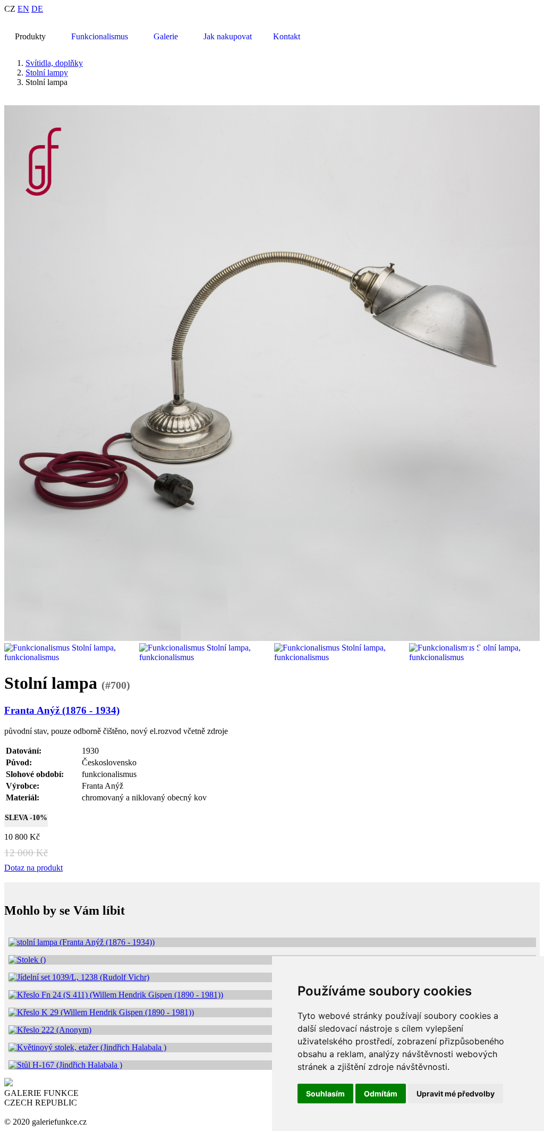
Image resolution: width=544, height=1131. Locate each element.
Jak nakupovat (227, 36)
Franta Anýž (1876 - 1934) (62, 710)
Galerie (166, 36)
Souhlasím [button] (325, 1093)
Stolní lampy (47, 72)
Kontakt (286, 36)
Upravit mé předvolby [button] (455, 1093)
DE (37, 8)
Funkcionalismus (99, 36)
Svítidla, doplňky (54, 62)
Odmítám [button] (380, 1093)
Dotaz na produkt (33, 867)
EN (23, 8)
